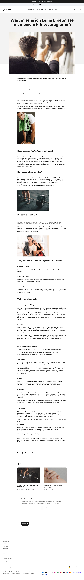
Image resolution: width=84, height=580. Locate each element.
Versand (5, 543)
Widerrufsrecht (6, 573)
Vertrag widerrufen (8, 561)
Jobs (4, 556)
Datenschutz (6, 551)
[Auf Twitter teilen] (26, 453)
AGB (4, 553)
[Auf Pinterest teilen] (29, 453)
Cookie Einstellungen (8, 558)
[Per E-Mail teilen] (32, 453)
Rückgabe (5, 546)
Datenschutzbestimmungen (43, 503)
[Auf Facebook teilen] (22, 453)
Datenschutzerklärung (15, 573)
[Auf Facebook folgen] (4, 567)
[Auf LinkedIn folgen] (11, 567)
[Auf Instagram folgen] (7, 567)
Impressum (5, 548)
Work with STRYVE (7, 541)
